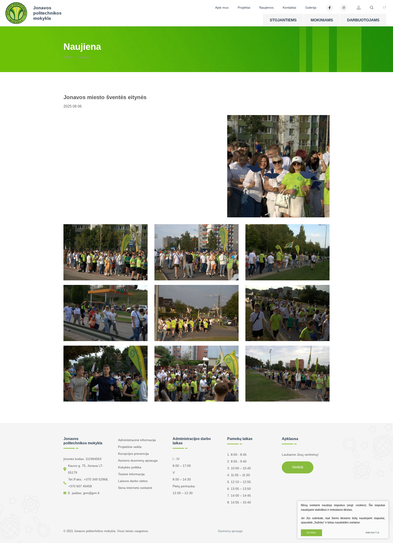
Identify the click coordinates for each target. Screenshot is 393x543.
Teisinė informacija (131, 474)
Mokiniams (322, 20)
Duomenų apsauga (230, 531)
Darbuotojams (363, 20)
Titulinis (68, 57)
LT (384, 7)
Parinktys (372, 533)
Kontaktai (289, 7)
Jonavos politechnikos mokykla (47, 13)
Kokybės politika (129, 467)
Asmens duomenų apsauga (138, 460)
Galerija (310, 7)
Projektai (244, 7)
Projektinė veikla (129, 447)
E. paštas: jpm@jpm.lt (83, 493)
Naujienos (266, 7)
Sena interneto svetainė (135, 488)
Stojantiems (283, 20)
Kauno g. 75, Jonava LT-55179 (85, 469)
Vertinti (297, 467)
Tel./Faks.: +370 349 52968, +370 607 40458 (88, 483)
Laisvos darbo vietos (133, 481)
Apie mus (222, 7)
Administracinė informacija (137, 440)
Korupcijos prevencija (133, 453)
